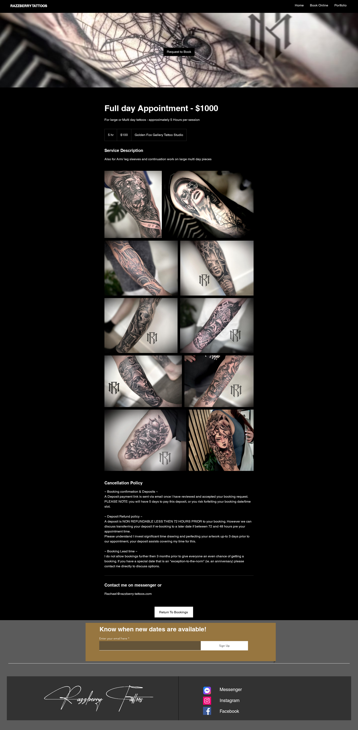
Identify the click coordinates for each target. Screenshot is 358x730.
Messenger (231, 689)
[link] (179, 52)
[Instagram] (207, 701)
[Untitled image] (133, 204)
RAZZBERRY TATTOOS (28, 6)
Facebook (229, 711)
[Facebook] (207, 711)
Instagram (229, 700)
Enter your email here (113, 638)
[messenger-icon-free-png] (207, 690)
